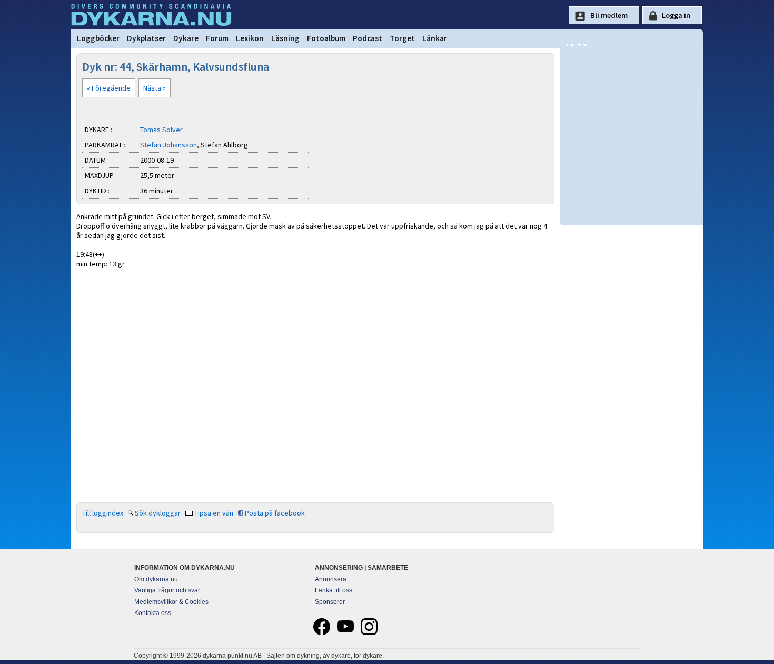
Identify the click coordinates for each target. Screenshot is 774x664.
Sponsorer (330, 602)
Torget (402, 38)
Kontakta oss (152, 613)
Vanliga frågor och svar (167, 590)
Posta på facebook (275, 513)
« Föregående (109, 88)
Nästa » (154, 88)
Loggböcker (98, 38)
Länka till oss (333, 590)
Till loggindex (102, 513)
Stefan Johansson (168, 145)
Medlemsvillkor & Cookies (171, 602)
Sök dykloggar (158, 513)
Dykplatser (146, 38)
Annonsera (330, 579)
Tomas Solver (161, 129)
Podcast (367, 38)
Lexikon (250, 38)
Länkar (434, 38)
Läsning (285, 38)
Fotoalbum (326, 38)
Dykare (186, 38)
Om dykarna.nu (156, 579)
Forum (217, 38)
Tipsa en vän (213, 513)
